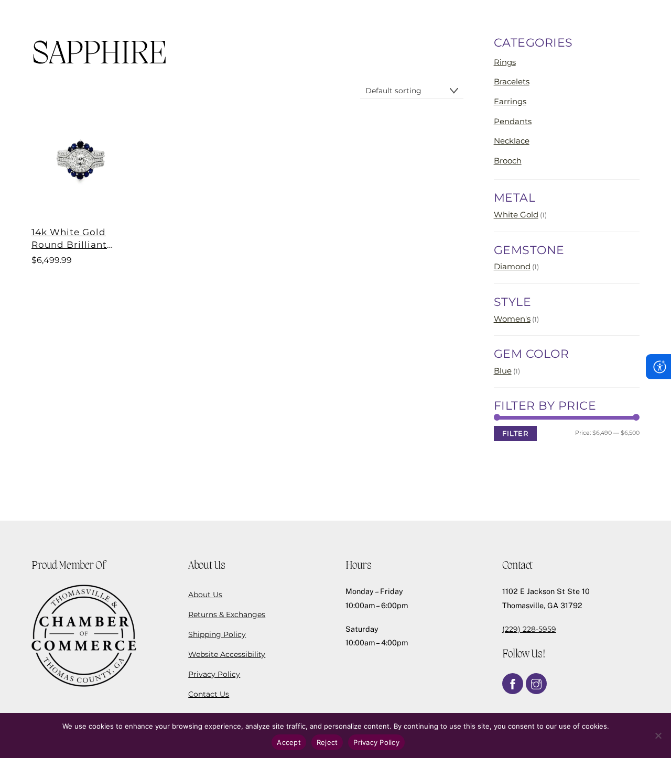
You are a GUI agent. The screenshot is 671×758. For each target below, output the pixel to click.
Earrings (510, 101)
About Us (205, 594)
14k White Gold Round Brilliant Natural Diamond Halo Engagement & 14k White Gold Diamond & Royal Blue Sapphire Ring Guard (79, 239)
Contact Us (208, 694)
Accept (289, 742)
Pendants (513, 121)
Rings (505, 62)
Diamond (512, 266)
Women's (512, 319)
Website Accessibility (226, 654)
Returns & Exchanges (226, 614)
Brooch (508, 161)
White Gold (516, 214)
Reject (327, 742)
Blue (503, 371)
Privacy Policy (214, 674)
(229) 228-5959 (529, 629)
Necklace (511, 141)
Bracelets (511, 81)
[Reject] (658, 735)
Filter (515, 433)
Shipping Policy (217, 634)
